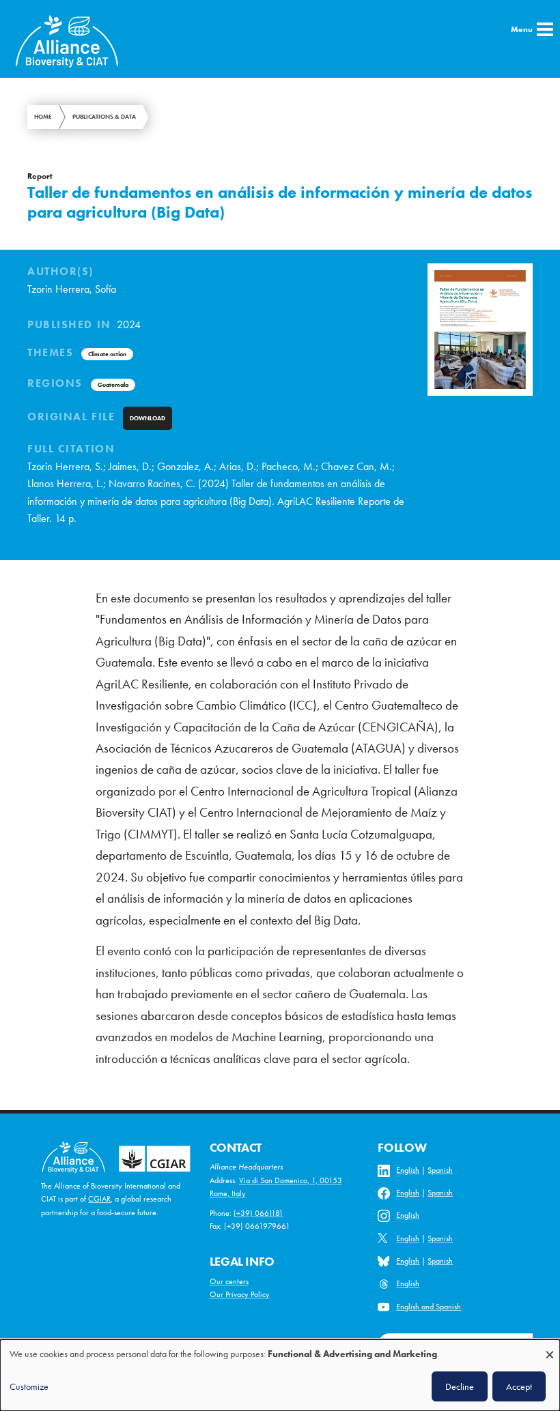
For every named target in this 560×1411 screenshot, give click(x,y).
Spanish (440, 1170)
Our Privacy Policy (240, 1294)
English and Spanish (428, 1306)
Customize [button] (29, 1386)
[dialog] (280, 1375)
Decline (459, 1386)
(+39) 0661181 (258, 1213)
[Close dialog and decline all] (550, 1347)
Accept (519, 1386)
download (147, 418)
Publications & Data (104, 117)
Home (43, 117)
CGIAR (99, 1198)
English (407, 1170)
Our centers (229, 1281)
